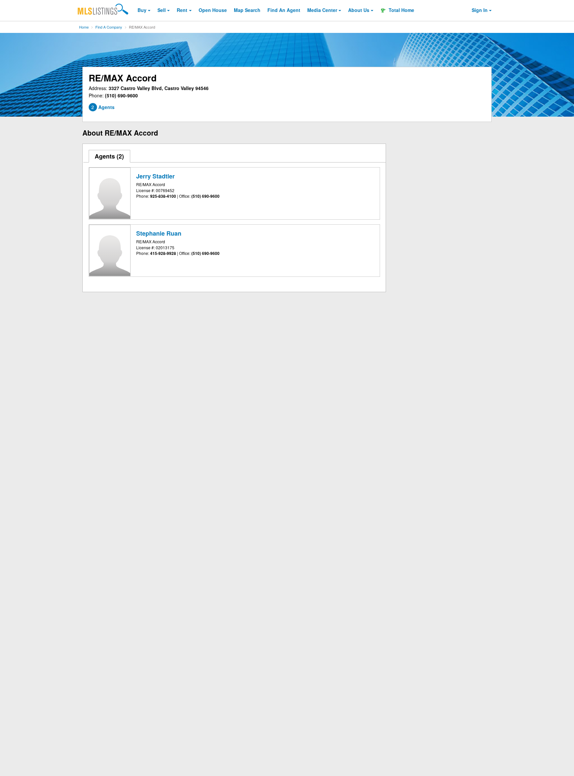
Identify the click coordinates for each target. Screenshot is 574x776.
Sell (161, 10)
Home (84, 27)
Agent (283, 10)
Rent (182, 10)
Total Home (400, 10)
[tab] (110, 156)
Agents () (109, 156)
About (358, 10)
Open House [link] (213, 10)
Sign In (480, 10)
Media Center (322, 10)
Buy (142, 10)
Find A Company (108, 27)
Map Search (247, 10)
